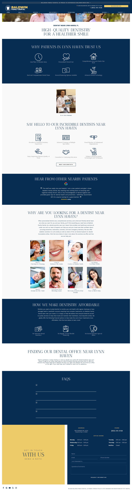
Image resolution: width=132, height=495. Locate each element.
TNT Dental (126, 488)
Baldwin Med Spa (116, 6)
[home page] (16, 8)
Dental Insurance (88, 12)
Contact (120, 12)
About (20, 12)
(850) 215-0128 (96, 8)
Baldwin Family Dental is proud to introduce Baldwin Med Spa (65, 2)
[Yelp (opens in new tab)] (13, 488)
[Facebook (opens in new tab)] (3, 488)
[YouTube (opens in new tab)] (9, 488)
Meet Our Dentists (66, 164)
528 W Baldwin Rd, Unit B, (90, 5)
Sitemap (89, 488)
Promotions (71, 12)
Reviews (104, 12)
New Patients (53, 12)
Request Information (98, 477)
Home (8, 12)
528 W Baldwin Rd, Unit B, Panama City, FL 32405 (81, 431)
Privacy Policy (97, 488)
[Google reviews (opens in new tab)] (6, 488)
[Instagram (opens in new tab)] (16, 488)
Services (35, 12)
